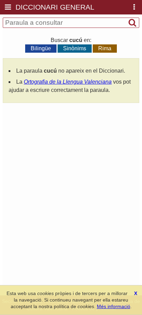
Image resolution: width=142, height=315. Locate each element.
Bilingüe (41, 48)
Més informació (113, 306)
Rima (104, 48)
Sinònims (74, 48)
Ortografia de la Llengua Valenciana (68, 82)
